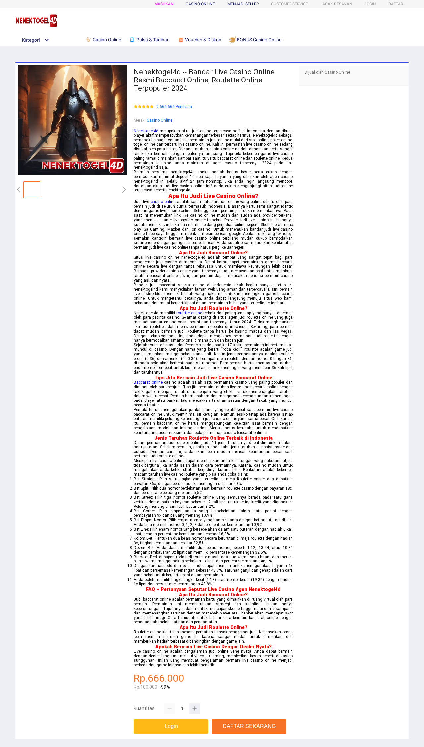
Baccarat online (148, 382)
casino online (163, 201)
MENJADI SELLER (243, 4)
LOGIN (370, 4)
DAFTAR (395, 4)
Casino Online (159, 120)
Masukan (164, 4)
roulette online (189, 313)
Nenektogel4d (146, 131)
